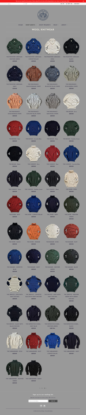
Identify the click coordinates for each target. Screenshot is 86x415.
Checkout (77, 3)
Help (55, 25)
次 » (45, 388)
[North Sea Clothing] (43, 15)
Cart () (69, 3)
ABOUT (64, 25)
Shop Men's (30, 25)
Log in (62, 3)
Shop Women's (45, 25)
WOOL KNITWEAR (43, 30)
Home (20, 25)
